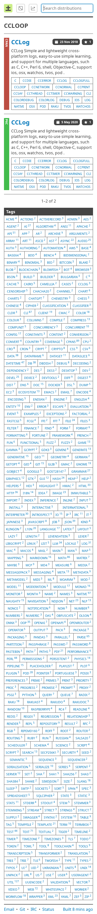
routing (14, 737)
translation (79, 853)
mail (43, 550)
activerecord (51, 218)
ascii (40, 240)
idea (43, 492)
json (70, 521)
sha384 (13, 781)
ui (24, 867)
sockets (42, 788)
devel (12, 377)
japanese (15, 521)
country (33, 341)
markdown (40, 557)
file (70, 420)
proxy (85, 687)
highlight (48, 485)
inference (49, 500)
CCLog (20, 42)
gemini (61, 449)
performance (79, 651)
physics (82, 658)
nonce (14, 608)
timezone (31, 838)
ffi (44, 420)
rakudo (57, 701)
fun (11, 442)
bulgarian (70, 276)
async (67, 240)
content (57, 334)
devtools (50, 377)
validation (60, 881)
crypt (41, 348)
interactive (42, 507)
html (85, 485)
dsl (71, 384)
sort (59, 788)
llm (57, 543)
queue (66, 694)
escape (59, 406)
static (84, 795)
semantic (18, 759)
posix (85, 672)
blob (11, 269)
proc (11, 687)
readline (81, 708)
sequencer (77, 759)
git (39, 463)
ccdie (27, 81)
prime (36, 680)
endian (40, 399)
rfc (86, 723)
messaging (43, 572)
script (83, 745)
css (74, 348)
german (82, 456)
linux (32, 543)
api (11, 233)
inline (69, 500)
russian (63, 737)
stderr (29, 802)
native (19, 106)
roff (49, 730)
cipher (32, 305)
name (50, 593)
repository (50, 723)
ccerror (44, 81)
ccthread (35, 93)
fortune (40, 435)
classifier (82, 305)
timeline (82, 831)
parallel (62, 636)
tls (71, 838)
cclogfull (81, 81)
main (57, 550)
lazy (12, 536)
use (50, 874)
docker (55, 384)
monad (82, 586)
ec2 (10, 391)
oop (25, 622)
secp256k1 (50, 752)
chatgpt (36, 298)
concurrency (46, 327)
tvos (67, 106)
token (13, 845)
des (38, 370)
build (29, 276)
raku (55, 106)
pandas (41, 636)
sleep (11, 788)
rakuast (35, 701)
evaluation (80, 406)
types (85, 860)
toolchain (64, 845)
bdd (32, 254)
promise (49, 687)
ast (53, 240)
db (32, 363)
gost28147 (56, 471)
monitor (14, 593)
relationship (78, 716)
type (70, 860)
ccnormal (63, 87)
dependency (18, 370)
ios (77, 100)
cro (11, 348)
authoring (30, 247)
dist (10, 384)
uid (35, 867)
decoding (82, 363)
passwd (60, 644)
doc (38, 384)
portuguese (66, 672)
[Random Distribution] (20, 8)
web (33, 889)
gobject (14, 471)
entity (13, 406)
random (15, 708)
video (13, 889)
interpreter (17, 514)
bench (50, 254)
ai (27, 226)
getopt (13, 463)
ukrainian (52, 867)
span (73, 788)
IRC (34, 909)
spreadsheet (18, 795)
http (12, 492)
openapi (58, 622)
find (49, 427)
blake (84, 262)
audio (84, 240)
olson (85, 615)
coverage (53, 341)
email (66, 391)
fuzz (51, 442)
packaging (17, 636)
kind (85, 521)
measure (63, 564)
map (86, 550)
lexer (83, 536)
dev (86, 370)
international (75, 507)
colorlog (46, 100)
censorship (17, 291)
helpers (13, 485)
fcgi (31, 420)
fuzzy (66, 442)
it (88, 514)
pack (60, 629)
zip (88, 896)
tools (84, 845)
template (46, 824)
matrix (83, 557)
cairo (29, 283)
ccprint (84, 87)
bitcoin (66, 262)
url (28, 874)
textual (46, 831)
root (65, 730)
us (39, 874)
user (62, 874)
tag (10, 824)
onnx (11, 622)
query (48, 694)
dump (85, 384)
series (64, 766)
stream (34, 809)
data (12, 355)
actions (28, 218)
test (12, 831)
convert (14, 341)
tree (11, 860)
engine (60, 399)
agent (13, 226)
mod (85, 579)
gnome (83, 463)
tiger (63, 831)
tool (44, 845)
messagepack (18, 572)
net (73, 600)
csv (86, 348)
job (55, 521)
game (84, 442)
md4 (45, 564)
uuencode (34, 881)
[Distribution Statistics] (33, 8)
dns (24, 384)
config (13, 334)
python (29, 694)
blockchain (29, 269)
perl (12, 658)
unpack (13, 874)
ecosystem (29, 391)
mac (10, 550)
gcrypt (30, 449)
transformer (50, 853)
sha (40, 773)
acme (11, 218)
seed (86, 752)
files (85, 420)
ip (68, 514)
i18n (28, 492)
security (70, 752)
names (66, 593)
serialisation (18, 766)
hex (30, 485)
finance (31, 427)
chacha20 (42, 291)
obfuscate (66, 615)
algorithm (46, 226)
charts (14, 298)
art (27, 240)
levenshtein (59, 536)
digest (84, 377)
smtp (26, 788)
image (59, 492)
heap (73, 478)
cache (13, 283)
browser (83, 269)
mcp (30, 564)
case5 (67, 283)
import (13, 500)
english (81, 399)
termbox (83, 824)
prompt (68, 687)
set (28, 773)
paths (44, 651)
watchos (83, 106)
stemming (15, 809)
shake (31, 781)
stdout (48, 802)
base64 (14, 254)
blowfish (51, 269)
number (81, 608)
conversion (80, 334)
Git (22, 909)
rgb (11, 730)
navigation (38, 600)
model (14, 586)
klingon (13, 528)
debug (64, 100)
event (12, 413)
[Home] (8, 8)
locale (71, 543)
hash (58, 478)
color (83, 312)
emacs (50, 391)
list (45, 543)
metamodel (17, 579)
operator (16, 629)
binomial (33, 262)
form (65, 427)
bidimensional (76, 254)
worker (82, 889)
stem (64, 802)
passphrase (39, 644)
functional (30, 442)
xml (53, 896)
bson (12, 276)
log (88, 100)
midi (37, 579)
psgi (11, 694)
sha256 (70, 773)
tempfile (26, 824)
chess (83, 298)
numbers (14, 615)
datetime (15, 363)
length (33, 536)
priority (83, 680)
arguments (79, 233)
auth (11, 247)
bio (50, 262)
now (62, 608)
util (13, 881)
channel (65, 291)
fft (56, 420)
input (85, 500)
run (46, 737)
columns (35, 319)
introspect (42, 514)
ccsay (18, 93)
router (83, 730)
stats (12, 802)
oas (49, 615)
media (84, 564)
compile (57, 319)
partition (15, 644)
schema (41, 745)
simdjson (50, 781)
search (29, 752)
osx (32, 106)
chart (84, 291)
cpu (87, 341)
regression (51, 716)
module (61, 586)
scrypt (12, 752)
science (63, 745)
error (42, 406)
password (81, 644)
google (34, 471)
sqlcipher (45, 795)
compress (80, 319)
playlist (66, 665)
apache (83, 226)
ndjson (58, 600)
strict (51, 809)
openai (40, 622)
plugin (12, 672)
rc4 (62, 708)
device (30, 377)
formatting (17, 435)
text (28, 831)
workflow (16, 896)
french (84, 435)
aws (73, 247)
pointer (44, 672)
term (65, 824)
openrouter (80, 622)
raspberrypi (41, 708)
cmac (64, 312)
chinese (13, 305)
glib (52, 463)
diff (68, 377)
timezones (53, 838)
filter (12, 427)
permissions (33, 658)
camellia (48, 283)
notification (39, 608)
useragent (81, 874)
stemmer (82, 802)
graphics (15, 478)
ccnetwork (41, 87)
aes (87, 218)
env (29, 406)
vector (83, 881)
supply (12, 817)
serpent (82, 766)
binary (13, 262)
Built (78, 909)
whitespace (56, 889)
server (13, 773)
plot (85, 665)
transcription (20, 853)
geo (40, 456)
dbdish (46, 363)
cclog (62, 81)
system (68, 817)
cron (25, 348)
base (86, 247)
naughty (15, 600)
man (72, 550)
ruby (32, 737)
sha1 (54, 773)
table (85, 817)
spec (86, 788)
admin (73, 218)
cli (88, 93)
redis (12, 716)
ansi (66, 226)
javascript (37, 521)
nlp (86, 600)
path (31, 651)
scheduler (17, 745)
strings (67, 809)
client (45, 312)
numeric (34, 615)
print (67, 680)
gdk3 (46, 449)
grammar (80, 471)
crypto (58, 348)
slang (84, 781)
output (41, 629)
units (70, 867)
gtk (32, 478)
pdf (58, 651)
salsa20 (83, 737)
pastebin (14, 651)
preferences (17, 680)
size (68, 781)
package (81, 629)
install (16, 507)
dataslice (81, 355)
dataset (58, 355)
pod (43, 106)
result (71, 723)
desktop (69, 370)
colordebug (24, 100)
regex (29, 716)
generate (81, 449)
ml (51, 579)
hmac (68, 485)
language (50, 528)
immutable (81, 492)
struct (84, 809)
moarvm (67, 579)
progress (29, 687)
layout (84, 528)
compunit (17, 327)
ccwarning (73, 93)
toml (29, 845)
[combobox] (67, 8)
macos (26, 550)
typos (11, 867)
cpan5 (72, 341)
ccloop (20, 87)
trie (24, 860)
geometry (60, 456)
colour (14, 319)
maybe (13, 564)
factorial (81, 413)
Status (48, 909)
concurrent (77, 327)
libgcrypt (15, 543)
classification (55, 305)
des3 (52, 370)
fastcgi (14, 420)
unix (85, 867)
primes (52, 680)
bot (68, 269)
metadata (82, 572)
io (58, 514)
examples (32, 413)
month (33, 593)
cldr (12, 312)
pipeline (15, 665)
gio (27, 463)
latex (68, 528)
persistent (59, 658)
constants (35, 334)
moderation (37, 586)
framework (62, 435)
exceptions (57, 413)
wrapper (37, 896)
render (13, 723)
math (64, 557)
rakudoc (81, 701)
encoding (17, 399)
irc (78, 514)
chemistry (60, 298)
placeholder (41, 665)
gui (44, 478)
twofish (52, 860)
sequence (47, 759)
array (12, 240)
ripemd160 (30, 730)
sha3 (86, 773)
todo (85, 838)
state (66, 795)
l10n (30, 528)
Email (9, 909)
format (83, 427)
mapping (15, 557)
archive (55, 233)
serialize (44, 766)
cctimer (53, 93)
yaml (66, 896)
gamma (13, 449)
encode (83, 391)
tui (36, 860)
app (26, 233)
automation (54, 247)
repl (30, 723)
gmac (66, 463)
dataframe (34, 355)
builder (47, 276)
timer (12, 838)
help (86, 478)
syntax (50, 817)
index (30, 500)
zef (77, 896)
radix (84, 694)
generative (18, 456)
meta (63, 572)
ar (39, 233)
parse (83, 636)
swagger (31, 817)
